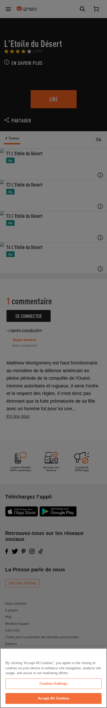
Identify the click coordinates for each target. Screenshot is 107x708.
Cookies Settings (53, 684)
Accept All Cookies (53, 698)
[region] (53, 678)
